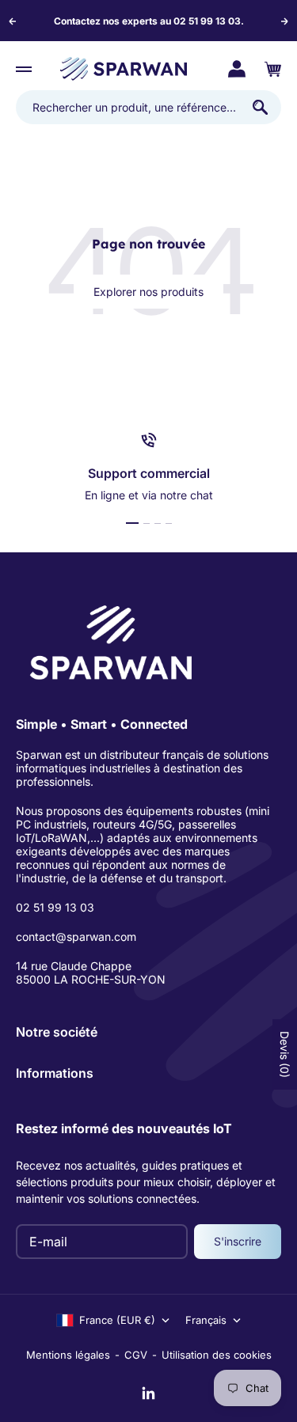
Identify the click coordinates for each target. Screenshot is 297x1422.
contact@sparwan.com (76, 936)
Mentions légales (68, 1354)
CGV (135, 1354)
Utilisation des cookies (217, 1354)
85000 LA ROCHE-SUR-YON (91, 979)
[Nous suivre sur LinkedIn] (148, 1393)
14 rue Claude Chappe (73, 966)
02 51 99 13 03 (55, 907)
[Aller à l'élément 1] (132, 523)
